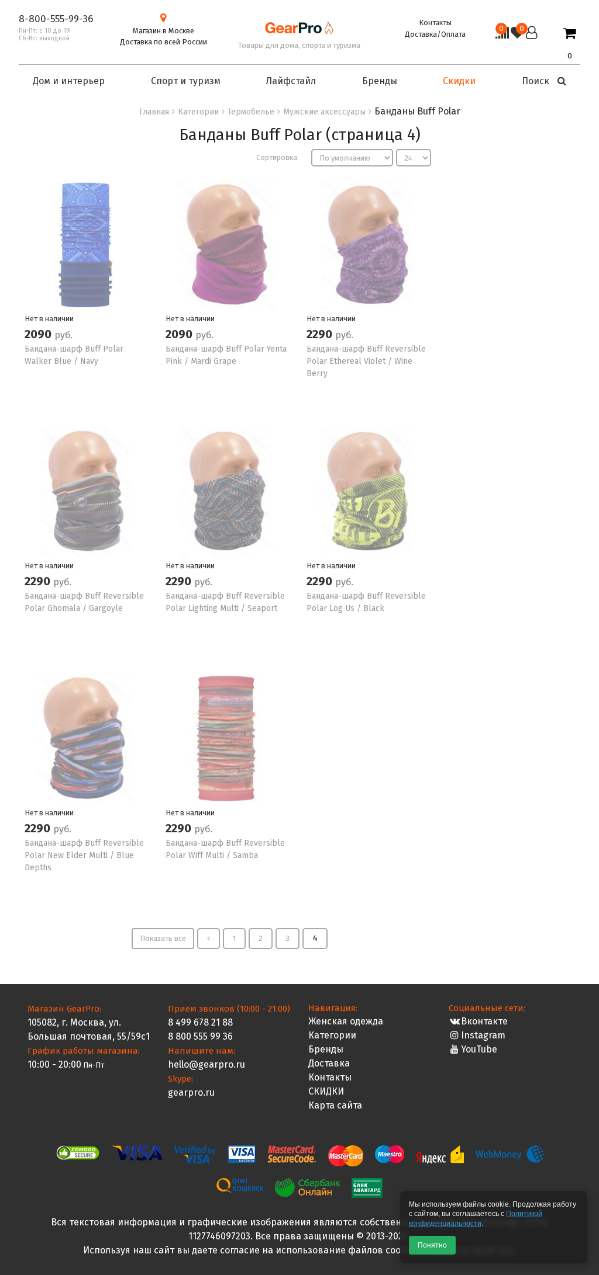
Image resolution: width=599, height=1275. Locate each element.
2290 (321, 334)
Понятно (432, 1245)
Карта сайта (335, 1105)
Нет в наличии (49, 318)
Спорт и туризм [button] (186, 80)
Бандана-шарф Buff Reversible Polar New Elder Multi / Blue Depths (84, 855)
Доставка (329, 1063)
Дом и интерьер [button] (69, 80)
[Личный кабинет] (532, 43)
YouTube (479, 1049)
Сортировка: (277, 157)
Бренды (325, 1049)
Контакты (435, 22)
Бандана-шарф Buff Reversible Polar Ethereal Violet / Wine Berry (366, 361)
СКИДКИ (326, 1091)
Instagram (483, 1035)
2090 (39, 334)
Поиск (537, 80)
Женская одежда (345, 1021)
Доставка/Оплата (435, 34)
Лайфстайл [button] (291, 80)
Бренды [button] (379, 80)
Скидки (459, 80)
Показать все (163, 938)
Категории (332, 1035)
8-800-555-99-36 (56, 19)
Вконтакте (484, 1021)
